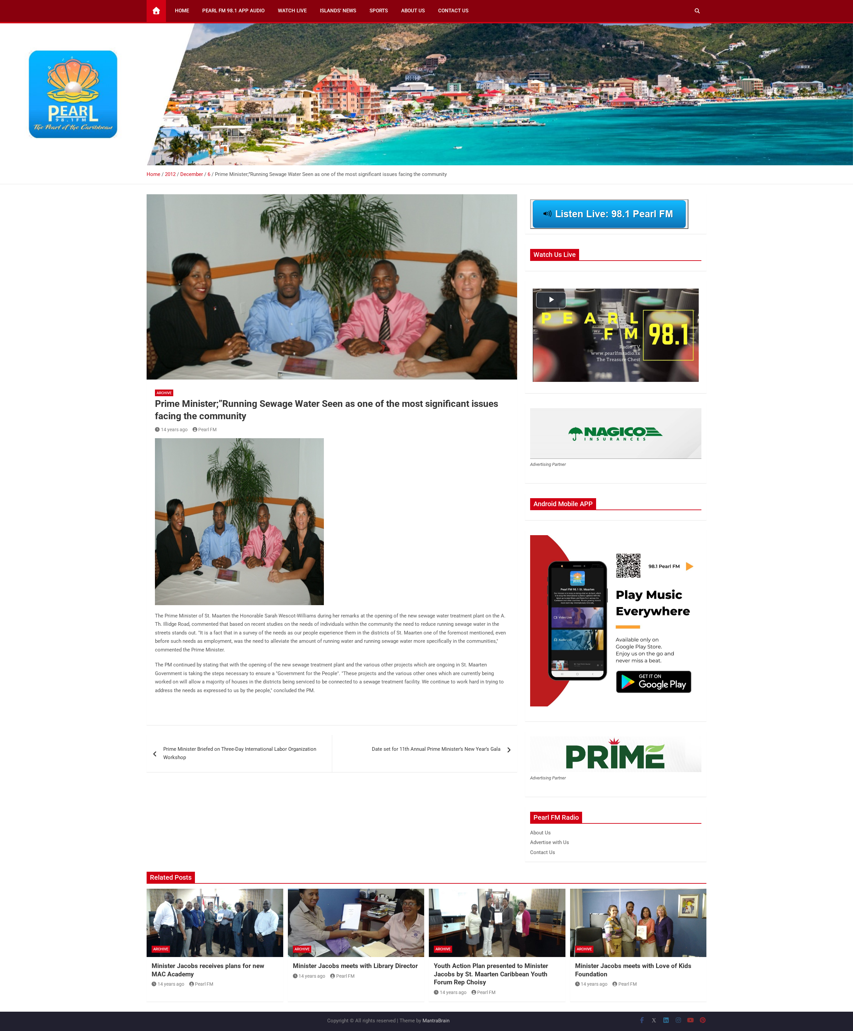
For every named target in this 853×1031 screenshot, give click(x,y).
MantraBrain (436, 1021)
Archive (164, 393)
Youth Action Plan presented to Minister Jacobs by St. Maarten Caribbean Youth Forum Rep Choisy (491, 974)
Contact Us (453, 11)
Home (182, 11)
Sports (379, 11)
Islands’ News (338, 11)
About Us (413, 11)
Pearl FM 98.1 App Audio (233, 11)
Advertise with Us (549, 842)
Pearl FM (207, 429)
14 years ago (174, 429)
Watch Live (292, 11)
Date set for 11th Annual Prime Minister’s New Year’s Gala (436, 749)
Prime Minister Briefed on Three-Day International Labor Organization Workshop (239, 753)
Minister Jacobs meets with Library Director (355, 966)
